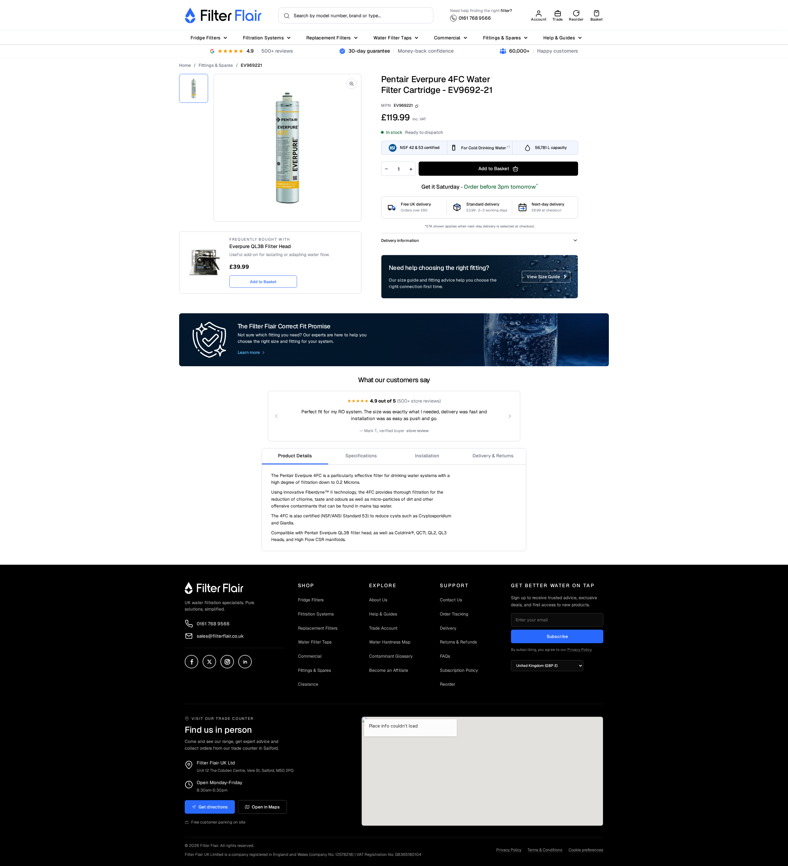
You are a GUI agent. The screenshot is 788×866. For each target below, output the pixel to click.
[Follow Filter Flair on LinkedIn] (245, 661)
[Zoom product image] (351, 83)
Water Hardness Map (389, 642)
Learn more (249, 352)
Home (185, 65)
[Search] (285, 15)
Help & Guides (559, 38)
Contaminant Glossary (391, 656)
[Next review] (509, 416)
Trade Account (383, 628)
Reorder (447, 684)
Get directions (213, 807)
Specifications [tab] (361, 456)
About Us (378, 600)
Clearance (308, 684)
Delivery (448, 628)
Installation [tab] (427, 456)
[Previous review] (276, 416)
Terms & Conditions (545, 849)
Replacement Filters (328, 38)
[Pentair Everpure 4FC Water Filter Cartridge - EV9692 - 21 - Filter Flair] (193, 88)
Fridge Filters (205, 38)
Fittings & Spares (502, 38)
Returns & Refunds (458, 642)
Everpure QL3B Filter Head (260, 246)
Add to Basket (263, 281)
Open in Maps (266, 807)
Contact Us (451, 600)
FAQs (445, 656)
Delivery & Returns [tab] (492, 456)
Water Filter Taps (392, 38)
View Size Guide (543, 276)
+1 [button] (508, 147)
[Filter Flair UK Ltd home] (214, 588)
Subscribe (557, 636)
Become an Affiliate (388, 670)
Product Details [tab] (295, 456)
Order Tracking (454, 614)
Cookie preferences (586, 849)
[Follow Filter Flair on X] (209, 661)
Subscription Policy (459, 670)
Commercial (447, 38)
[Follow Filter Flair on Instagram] (227, 661)
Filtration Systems (263, 38)
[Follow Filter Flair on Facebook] (191, 661)
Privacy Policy (579, 649)
